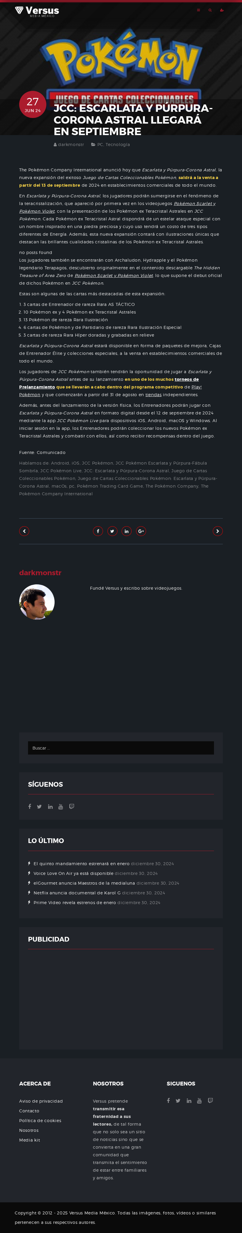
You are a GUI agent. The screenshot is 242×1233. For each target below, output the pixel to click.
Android (60, 462)
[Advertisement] (121, 694)
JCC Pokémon (97, 462)
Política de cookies (40, 1120)
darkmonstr (71, 144)
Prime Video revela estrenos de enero (75, 902)
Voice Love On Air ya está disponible (73, 873)
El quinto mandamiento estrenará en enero (82, 863)
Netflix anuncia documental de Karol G (77, 892)
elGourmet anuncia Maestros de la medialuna (84, 883)
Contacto (29, 1110)
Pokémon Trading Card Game (110, 485)
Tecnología (118, 144)
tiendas (153, 394)
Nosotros (29, 1130)
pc (71, 485)
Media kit (29, 1139)
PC (100, 144)
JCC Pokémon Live (60, 470)
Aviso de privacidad (41, 1101)
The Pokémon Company (171, 485)
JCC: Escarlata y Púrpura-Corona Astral (126, 470)
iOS (75, 462)
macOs (59, 485)
